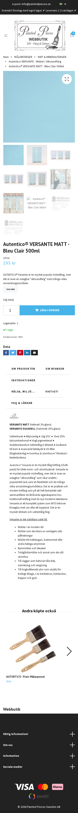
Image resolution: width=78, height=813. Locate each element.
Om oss (7, 745)
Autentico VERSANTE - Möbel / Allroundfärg (35, 61)
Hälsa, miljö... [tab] (23, 391)
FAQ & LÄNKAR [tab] (21, 403)
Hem (6, 57)
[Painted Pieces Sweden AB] (40, 35)
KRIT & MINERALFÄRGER (52, 57)
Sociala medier (12, 766)
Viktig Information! (15, 734)
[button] (69, 651)
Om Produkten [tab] (23, 368)
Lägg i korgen (49, 310)
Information (11, 755)
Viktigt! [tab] (51, 391)
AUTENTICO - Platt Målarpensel (25, 677)
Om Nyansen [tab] (55, 368)
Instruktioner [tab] (23, 380)
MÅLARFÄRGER (23, 57)
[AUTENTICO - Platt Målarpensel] (39, 649)
